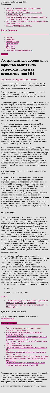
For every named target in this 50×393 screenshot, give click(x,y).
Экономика (10, 48)
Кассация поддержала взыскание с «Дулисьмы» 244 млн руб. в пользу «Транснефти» (27, 301)
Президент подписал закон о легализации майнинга (27, 356)
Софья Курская (16, 79)
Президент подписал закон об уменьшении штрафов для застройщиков (24, 9)
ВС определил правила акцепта (19, 26)
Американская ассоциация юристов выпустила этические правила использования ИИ (25, 364)
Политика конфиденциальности (19, 50)
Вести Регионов (9, 30)
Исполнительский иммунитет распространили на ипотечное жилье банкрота (26, 18)
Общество (10, 39)
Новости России (12, 42)
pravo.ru (4, 296)
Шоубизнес (10, 46)
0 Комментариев (30, 79)
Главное (9, 37)
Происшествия (12, 44)
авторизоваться (7, 318)
